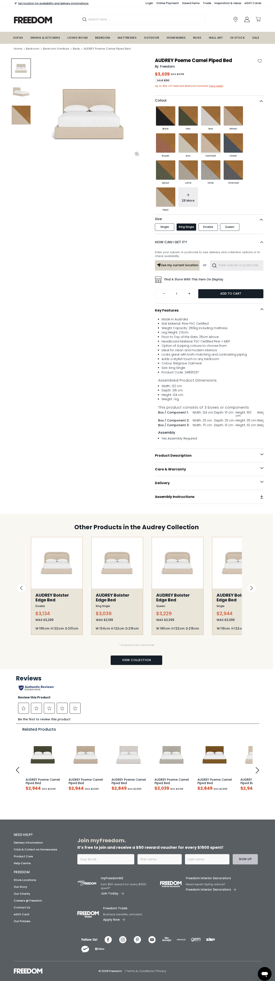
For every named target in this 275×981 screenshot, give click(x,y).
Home (18, 49)
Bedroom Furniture (56, 49)
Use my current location (179, 265)
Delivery (162, 483)
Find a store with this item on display (193, 279)
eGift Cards (252, 3)
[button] (209, 242)
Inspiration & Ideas (227, 3)
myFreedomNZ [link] (112, 878)
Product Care (23, 856)
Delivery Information (28, 843)
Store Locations (25, 880)
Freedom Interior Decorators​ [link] (208, 878)
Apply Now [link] (111, 919)
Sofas (18, 38)
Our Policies (22, 921)
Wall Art (216, 38)
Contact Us (22, 907)
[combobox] (236, 265)
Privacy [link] (161, 971)
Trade (207, 3)
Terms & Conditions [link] (140, 971)
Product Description (173, 455)
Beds (76, 49)
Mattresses (127, 38)
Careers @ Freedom (28, 901)
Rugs (197, 38)
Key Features (167, 310)
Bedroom (102, 38)
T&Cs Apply (216, 86)
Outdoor (151, 38)
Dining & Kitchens (45, 38)
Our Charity (22, 894)
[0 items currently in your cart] (258, 19)
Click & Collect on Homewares (35, 849)
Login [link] (149, 3)
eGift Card (21, 914)
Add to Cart (230, 293)
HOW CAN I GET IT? (171, 242)
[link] (235, 19)
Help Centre (22, 863)
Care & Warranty (170, 469)
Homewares (176, 38)
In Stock (237, 38)
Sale (255, 38)
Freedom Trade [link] (115, 908)
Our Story (20, 887)
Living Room (77, 38)
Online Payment (167, 3)
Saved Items (191, 3)
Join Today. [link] (110, 893)
